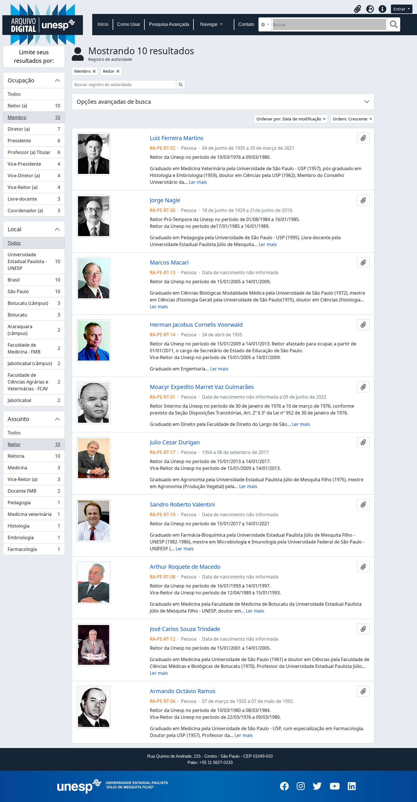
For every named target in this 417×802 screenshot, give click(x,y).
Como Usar (128, 24)
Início (103, 24)
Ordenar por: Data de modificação (289, 119)
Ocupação (21, 80)
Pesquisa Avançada (169, 24)
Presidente (33, 142)
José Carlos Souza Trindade (185, 629)
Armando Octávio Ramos (183, 691)
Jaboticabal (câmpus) (33, 364)
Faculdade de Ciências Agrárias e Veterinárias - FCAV (33, 382)
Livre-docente (33, 200)
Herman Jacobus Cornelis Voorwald (196, 324)
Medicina (33, 469)
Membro (33, 118)
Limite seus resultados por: (34, 56)
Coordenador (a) (33, 211)
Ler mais (198, 182)
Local (14, 229)
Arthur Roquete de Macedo (185, 566)
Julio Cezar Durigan (175, 442)
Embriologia (33, 538)
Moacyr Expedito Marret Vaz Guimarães (202, 387)
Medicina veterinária (33, 515)
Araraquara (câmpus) (33, 329)
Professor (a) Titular (33, 153)
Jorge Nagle (165, 200)
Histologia (33, 527)
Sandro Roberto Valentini (182, 504)
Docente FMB (33, 492)
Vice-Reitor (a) (33, 188)
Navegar (209, 24)
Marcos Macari (169, 262)
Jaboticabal (33, 401)
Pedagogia (33, 504)
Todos (14, 94)
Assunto (18, 419)
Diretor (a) (33, 130)
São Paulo (33, 292)
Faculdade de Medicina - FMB (33, 348)
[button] (357, 9)
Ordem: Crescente (350, 119)
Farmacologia (33, 550)
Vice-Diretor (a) (33, 177)
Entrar (400, 9)
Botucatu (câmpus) (33, 304)
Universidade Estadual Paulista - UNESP (33, 261)
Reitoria (33, 457)
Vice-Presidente (33, 165)
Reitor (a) (33, 107)
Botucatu (33, 316)
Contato (246, 24)
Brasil (33, 281)
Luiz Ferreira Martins (176, 138)
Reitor (33, 445)
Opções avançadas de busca (114, 101)
